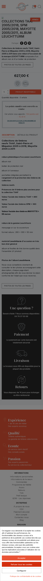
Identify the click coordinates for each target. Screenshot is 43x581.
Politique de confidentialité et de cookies (25, 576)
